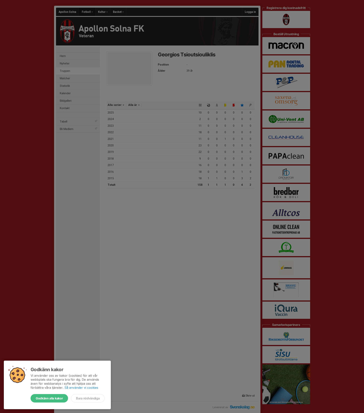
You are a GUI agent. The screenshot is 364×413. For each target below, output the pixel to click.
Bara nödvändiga (88, 398)
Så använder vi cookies (81, 387)
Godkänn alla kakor (49, 398)
